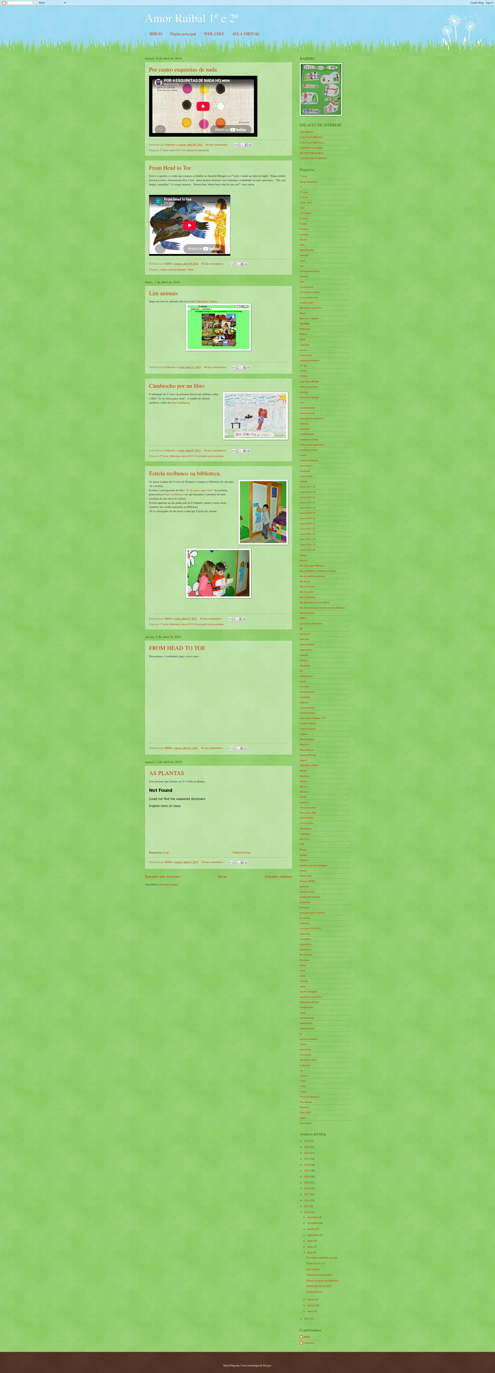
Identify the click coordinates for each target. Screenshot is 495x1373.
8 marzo (304, 229)
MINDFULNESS (309, 765)
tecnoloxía (305, 1049)
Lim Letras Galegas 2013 (313, 718)
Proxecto (304, 907)
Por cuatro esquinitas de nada (183, 69)
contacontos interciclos (312, 444)
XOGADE (305, 1112)
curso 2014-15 (307, 492)
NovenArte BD (308, 812)
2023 (307, 1159)
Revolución (306, 954)
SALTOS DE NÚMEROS (313, 158)
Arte (302, 281)
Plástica (304, 860)
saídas (303, 975)
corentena (305, 471)
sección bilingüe (177, 269)
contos (163, 269)
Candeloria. (306, 355)
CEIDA (304, 376)
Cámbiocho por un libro (177, 385)
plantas (303, 855)
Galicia (303, 660)
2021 (307, 1170)
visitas (303, 1091)
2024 (307, 1153)
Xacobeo (304, 1107)
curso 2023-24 (307, 539)
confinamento (307, 434)
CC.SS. (303, 366)
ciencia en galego (309, 386)
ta (301, 1033)
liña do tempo (307, 739)
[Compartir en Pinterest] (250, 145)
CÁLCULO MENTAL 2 (312, 142)
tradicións (305, 1065)
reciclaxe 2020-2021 (311, 928)
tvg (301, 1070)
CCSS (303, 371)
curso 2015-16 (307, 497)
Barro (303, 313)
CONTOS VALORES (311, 148)
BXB (302, 339)
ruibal (303, 965)
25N (302, 208)
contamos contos (308, 450)
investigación (307, 691)
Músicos (304, 791)
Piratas (303, 849)
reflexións (305, 934)
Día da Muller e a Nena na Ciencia (318, 571)
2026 (307, 1141)
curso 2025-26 (307, 550)
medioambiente (308, 755)
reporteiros (306, 949)
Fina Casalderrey (180, 402)
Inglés (303, 681)
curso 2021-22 (307, 528)
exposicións (306, 650)
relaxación (305, 939)
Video (190, 269)
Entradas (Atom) (169, 884)
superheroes (306, 1023)
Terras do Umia (308, 1060)
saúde (303, 986)
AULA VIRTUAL (246, 33)
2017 (307, 1194)
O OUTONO (306, 818)
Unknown (309, 1343)
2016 (307, 1200)
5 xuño (303, 223)
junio (310, 1241)
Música (303, 786)
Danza (303, 555)
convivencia (306, 465)
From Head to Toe (170, 167)
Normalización (308, 807)
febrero (311, 1305)
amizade (304, 255)
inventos (304, 686)
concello (304, 423)
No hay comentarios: (217, 144)
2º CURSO (305, 213)
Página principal (183, 33)
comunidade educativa (312, 418)
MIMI (307, 1337)
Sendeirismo (306, 1007)
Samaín (304, 981)
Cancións (305, 344)
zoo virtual (305, 1123)
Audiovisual (306, 302)
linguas (303, 734)
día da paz (305, 581)
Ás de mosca (306, 287)
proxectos (305, 918)
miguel (303, 760)
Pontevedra (306, 876)
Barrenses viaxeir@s (311, 308)
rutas (302, 970)
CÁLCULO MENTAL (311, 137)
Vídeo (303, 1086)
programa (305, 902)
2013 (307, 1318)
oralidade (305, 834)
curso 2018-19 (307, 513)
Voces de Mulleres (309, 1096)
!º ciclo (303, 176)
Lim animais (163, 293)
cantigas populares (309, 360)
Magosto (304, 744)
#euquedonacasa (308, 181)
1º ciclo (304, 192)
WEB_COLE (214, 33)
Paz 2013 (305, 839)
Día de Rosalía (307, 597)
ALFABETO (306, 132)
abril (310, 1252)
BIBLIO (156, 33)
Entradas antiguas (278, 876)
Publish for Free (242, 852)
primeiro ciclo (307, 891)
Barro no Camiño (309, 318)
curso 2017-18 (307, 507)
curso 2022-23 (307, 534)
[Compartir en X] (243, 145)
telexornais (305, 1054)
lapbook (304, 702)
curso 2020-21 (307, 523)
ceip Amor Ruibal (309, 381)
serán (302, 1012)
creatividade (306, 476)
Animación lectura (310, 271)
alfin (302, 244)
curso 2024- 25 (308, 544)
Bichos (303, 334)
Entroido (304, 639)
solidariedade (307, 1018)
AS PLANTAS (166, 773)
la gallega (305, 697)
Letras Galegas (307, 713)
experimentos (307, 644)
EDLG (303, 618)
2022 (307, 1165)
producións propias (310, 897)
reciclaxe (304, 923)
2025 (307, 1147)
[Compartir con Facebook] (246, 145)
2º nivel (164, 150)
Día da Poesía (307, 586)
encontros (305, 634)
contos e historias (309, 460)
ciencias (304, 392)
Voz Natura (306, 1102)
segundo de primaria (311, 997)
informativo (306, 676)
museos (304, 781)
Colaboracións (307, 407)
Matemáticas (306, 749)
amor (302, 260)
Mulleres (304, 776)
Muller (303, 770)
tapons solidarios (309, 1039)
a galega (304, 234)
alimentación (307, 250)
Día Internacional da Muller (314, 602)
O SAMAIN (306, 823)
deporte (304, 560)
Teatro (303, 1044)
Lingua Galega (307, 728)
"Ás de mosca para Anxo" (199, 490)
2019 (307, 1182)
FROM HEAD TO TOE (177, 648)
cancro (303, 350)
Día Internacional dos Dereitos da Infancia (322, 607)
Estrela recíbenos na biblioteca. (185, 473)
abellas (303, 239)
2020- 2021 (306, 202)
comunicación (307, 413)
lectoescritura (307, 707)
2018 (307, 1188)
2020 (307, 1176)
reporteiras (305, 944)
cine (302, 402)
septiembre (313, 1235)
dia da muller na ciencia (312, 576)
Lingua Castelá (308, 723)
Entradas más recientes (162, 876)
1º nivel (164, 624)
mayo (310, 1246)
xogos (303, 1118)
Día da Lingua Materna (312, 565)
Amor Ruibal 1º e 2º (192, 18)
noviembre (313, 1223)
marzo (311, 1299)
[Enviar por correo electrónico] (235, 145)
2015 (307, 1206)
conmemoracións (309, 439)
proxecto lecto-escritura (211, 456)
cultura (303, 481)
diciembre (313, 1217)
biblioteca (175, 456)
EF (301, 628)
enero (310, 1311)
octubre (311, 1229)
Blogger (267, 1365)
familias (304, 655)
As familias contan (310, 292)
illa (301, 670)
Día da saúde (306, 592)
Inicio (222, 876)
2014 (307, 1212)
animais (304, 276)
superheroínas (307, 1028)
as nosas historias (309, 297)
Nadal (303, 797)
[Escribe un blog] (239, 145)
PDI (302, 844)
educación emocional (197, 150)
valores (303, 1075)
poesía (303, 870)
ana (301, 266)
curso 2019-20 (307, 518)
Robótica (304, 960)
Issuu (166, 852)
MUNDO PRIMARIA (311, 153)
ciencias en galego (309, 397)
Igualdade (305, 665)
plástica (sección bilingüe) (314, 865)
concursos (305, 429)
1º (301, 187)
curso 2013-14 (177, 150)
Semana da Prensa (309, 1002)
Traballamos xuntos (206, 301)
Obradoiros (306, 828)
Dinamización (307, 613)
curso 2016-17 (307, 502)
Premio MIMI (307, 881)
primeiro (304, 886)
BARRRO (305, 323)
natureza (304, 802)
